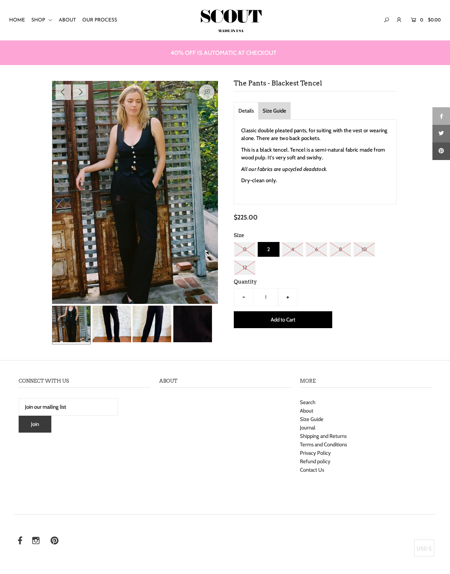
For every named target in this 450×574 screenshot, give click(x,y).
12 (245, 267)
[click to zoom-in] (206, 92)
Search (307, 402)
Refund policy (315, 461)
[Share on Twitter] (441, 133)
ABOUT (67, 20)
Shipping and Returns (323, 436)
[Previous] (63, 92)
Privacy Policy (315, 453)
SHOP (38, 20)
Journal (307, 428)
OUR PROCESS (99, 20)
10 (364, 249)
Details (246, 111)
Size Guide (274, 111)
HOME (17, 20)
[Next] (80, 92)
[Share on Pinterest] (441, 151)
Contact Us (312, 470)
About (306, 411)
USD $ (424, 549)
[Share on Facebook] (441, 116)
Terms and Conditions (323, 444)
